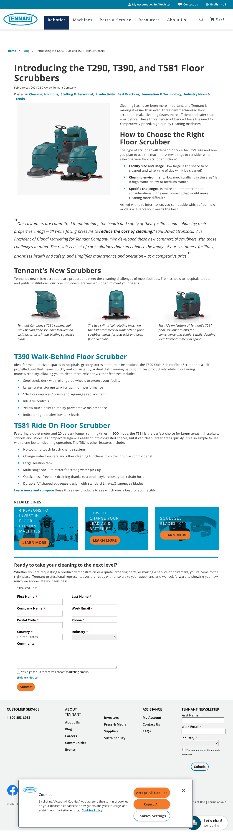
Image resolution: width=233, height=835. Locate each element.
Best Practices (128, 94)
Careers (71, 736)
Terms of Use (196, 802)
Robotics (57, 19)
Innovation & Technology (161, 94)
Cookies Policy (92, 810)
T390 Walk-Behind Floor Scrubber (70, 356)
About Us (176, 19)
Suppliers (111, 731)
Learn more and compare (34, 490)
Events (70, 749)
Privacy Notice (28, 677)
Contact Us (190, 4)
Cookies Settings (151, 816)
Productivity (105, 94)
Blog (68, 729)
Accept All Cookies (151, 792)
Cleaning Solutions (43, 94)
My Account (152, 717)
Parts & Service (115, 19)
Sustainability (114, 738)
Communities (75, 743)
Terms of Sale (217, 802)
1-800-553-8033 (18, 717)
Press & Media (115, 724)
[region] (105, 803)
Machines (83, 19)
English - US (218, 4)
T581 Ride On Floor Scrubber (62, 425)
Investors (111, 717)
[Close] (183, 790)
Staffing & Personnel (77, 94)
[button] (30, 791)
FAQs (147, 731)
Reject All (152, 804)
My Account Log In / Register (151, 4)
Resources (149, 19)
